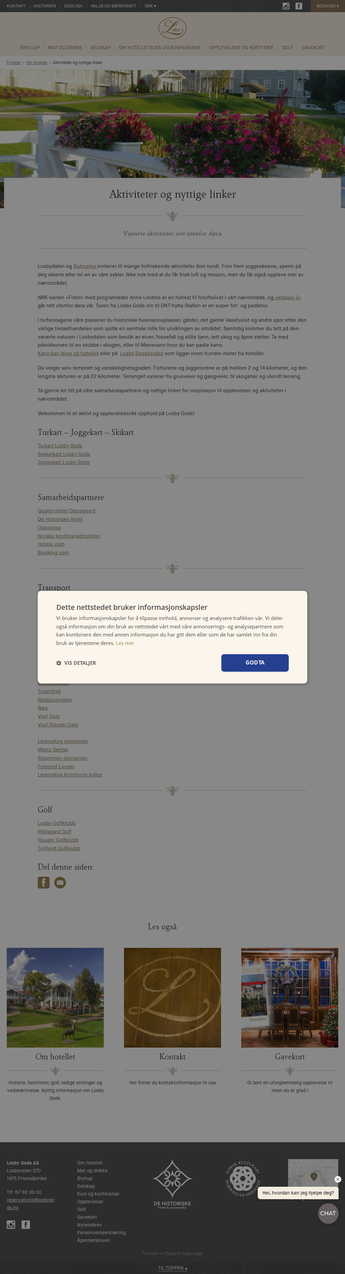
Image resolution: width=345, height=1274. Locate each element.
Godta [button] (255, 662)
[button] (76, 662)
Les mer (125, 643)
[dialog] (172, 637)
